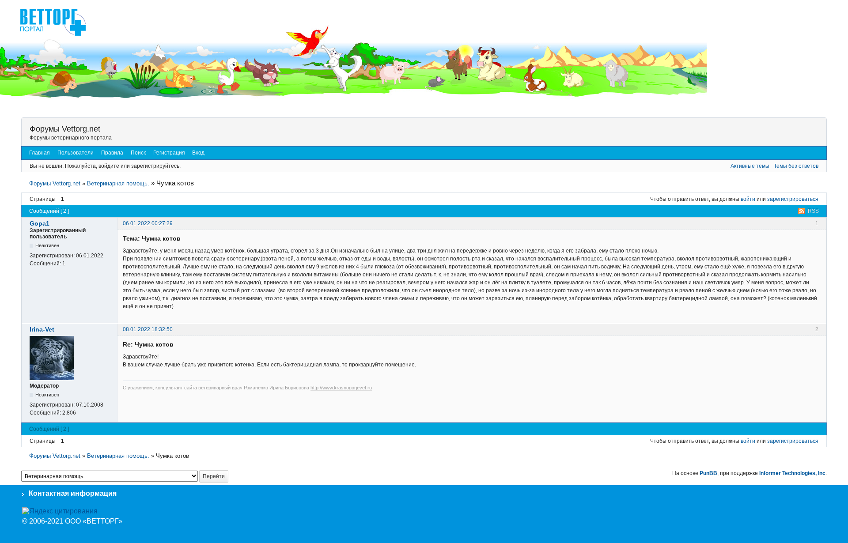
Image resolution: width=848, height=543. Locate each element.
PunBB (708, 473)
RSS (813, 211)
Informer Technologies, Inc (792, 473)
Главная (39, 153)
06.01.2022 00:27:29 (148, 223)
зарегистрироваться (792, 199)
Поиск (138, 153)
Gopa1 (39, 223)
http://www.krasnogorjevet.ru (341, 387)
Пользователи (75, 153)
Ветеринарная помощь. (118, 183)
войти (748, 199)
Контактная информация (73, 493)
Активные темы (750, 166)
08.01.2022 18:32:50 (148, 329)
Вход (198, 153)
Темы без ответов (796, 166)
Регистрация (169, 153)
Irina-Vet (42, 329)
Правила (112, 153)
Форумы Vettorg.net (65, 128)
